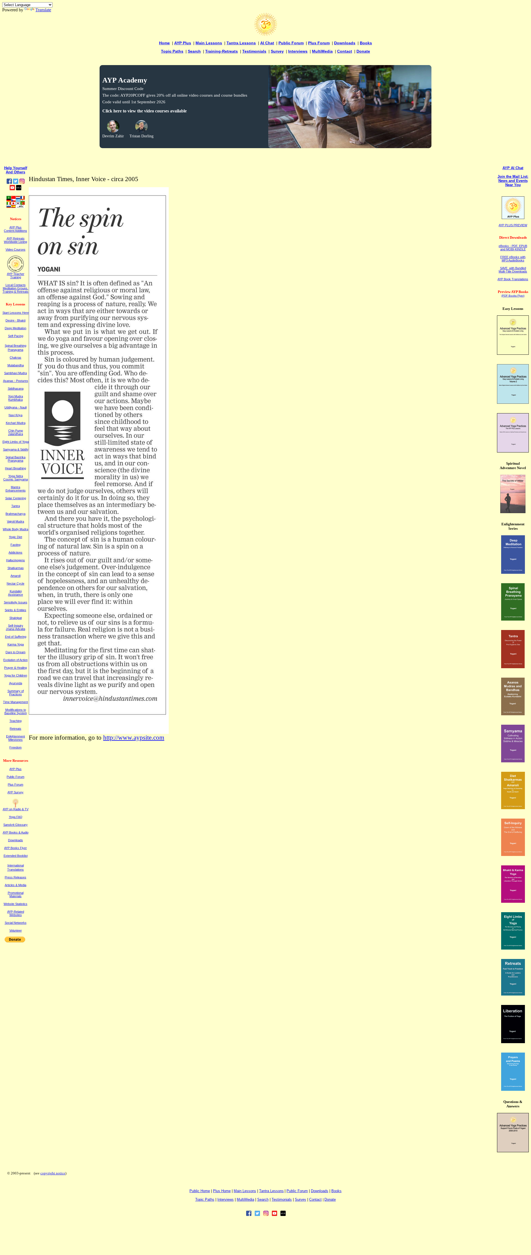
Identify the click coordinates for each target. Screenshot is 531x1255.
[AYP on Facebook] (9, 182)
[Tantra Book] (513, 666)
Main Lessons (209, 43)
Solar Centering (15, 498)
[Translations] (15, 207)
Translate (43, 9)
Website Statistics (15, 904)
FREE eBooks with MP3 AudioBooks (512, 258)
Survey (277, 51)
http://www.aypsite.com (133, 737)
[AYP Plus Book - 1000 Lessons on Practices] (513, 451)
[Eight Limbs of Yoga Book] (513, 948)
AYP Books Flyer (15, 848)
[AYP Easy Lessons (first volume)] (513, 353)
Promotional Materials (16, 894)
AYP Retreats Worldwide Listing (15, 240)
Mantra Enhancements (16, 488)
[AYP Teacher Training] (15, 270)
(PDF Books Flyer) (512, 295)
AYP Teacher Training (15, 275)
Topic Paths (172, 51)
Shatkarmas (15, 568)
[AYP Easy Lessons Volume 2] (513, 402)
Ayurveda (15, 683)
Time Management (15, 702)
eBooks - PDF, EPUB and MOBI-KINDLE (513, 247)
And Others (15, 172)
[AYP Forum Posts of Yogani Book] (513, 1150)
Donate (363, 51)
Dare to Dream (15, 652)
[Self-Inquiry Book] (513, 854)
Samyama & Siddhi (15, 449)
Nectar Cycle (15, 583)
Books (366, 43)
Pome (222, 1191)
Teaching (15, 720)
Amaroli (15, 575)
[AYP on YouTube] (12, 188)
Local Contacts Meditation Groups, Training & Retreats (15, 288)
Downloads (344, 43)
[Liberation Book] (513, 1041)
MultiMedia (322, 51)
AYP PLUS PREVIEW (513, 225)
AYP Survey (15, 792)
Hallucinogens (15, 560)
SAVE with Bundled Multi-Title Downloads (513, 269)
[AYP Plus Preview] (513, 218)
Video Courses (15, 249)
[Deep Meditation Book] (513, 572)
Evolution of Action (15, 660)
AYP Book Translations (513, 279)
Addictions (15, 552)
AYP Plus (182, 43)
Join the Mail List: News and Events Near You (513, 180)
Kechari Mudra (15, 423)
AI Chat (267, 43)
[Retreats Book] (513, 994)
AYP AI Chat (513, 168)
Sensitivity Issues (15, 602)
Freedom (15, 747)
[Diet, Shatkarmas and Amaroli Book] (513, 807)
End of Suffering (15, 636)
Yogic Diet (15, 537)
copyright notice (52, 1173)
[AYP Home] (265, 34)
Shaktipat (15, 617)
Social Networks (16, 922)
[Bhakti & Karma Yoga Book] (513, 901)
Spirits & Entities (15, 610)
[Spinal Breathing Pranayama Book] (513, 619)
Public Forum (291, 43)
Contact (344, 51)
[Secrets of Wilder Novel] (512, 511)
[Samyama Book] (513, 760)
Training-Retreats (221, 51)
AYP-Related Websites (15, 913)
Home (164, 43)
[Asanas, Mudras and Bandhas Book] (513, 713)
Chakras (15, 357)
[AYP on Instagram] (22, 182)
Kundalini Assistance (15, 593)
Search (194, 51)
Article (15, 885)
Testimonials (254, 51)
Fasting (15, 544)
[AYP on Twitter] (15, 182)
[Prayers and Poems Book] (513, 1089)
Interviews (298, 51)
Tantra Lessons (241, 43)
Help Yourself (15, 168)
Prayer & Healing (15, 667)
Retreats (15, 728)
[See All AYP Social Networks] (18, 188)
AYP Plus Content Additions (15, 229)
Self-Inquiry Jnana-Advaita (15, 627)
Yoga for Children (15, 675)
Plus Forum (319, 43)
